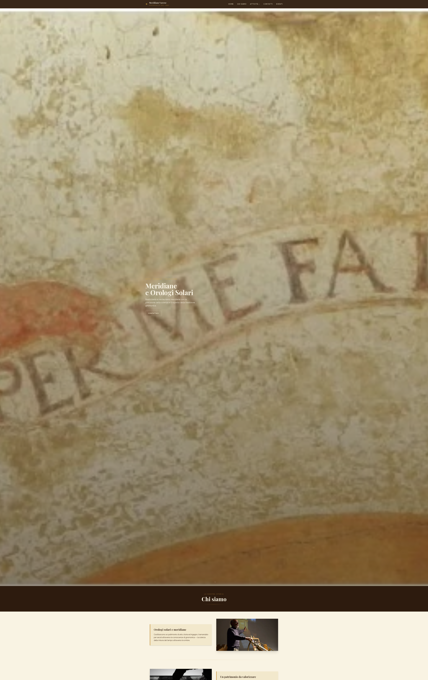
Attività (254, 4)
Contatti (268, 4)
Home (231, 4)
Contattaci (153, 313)
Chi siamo (242, 4)
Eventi (279, 4)
